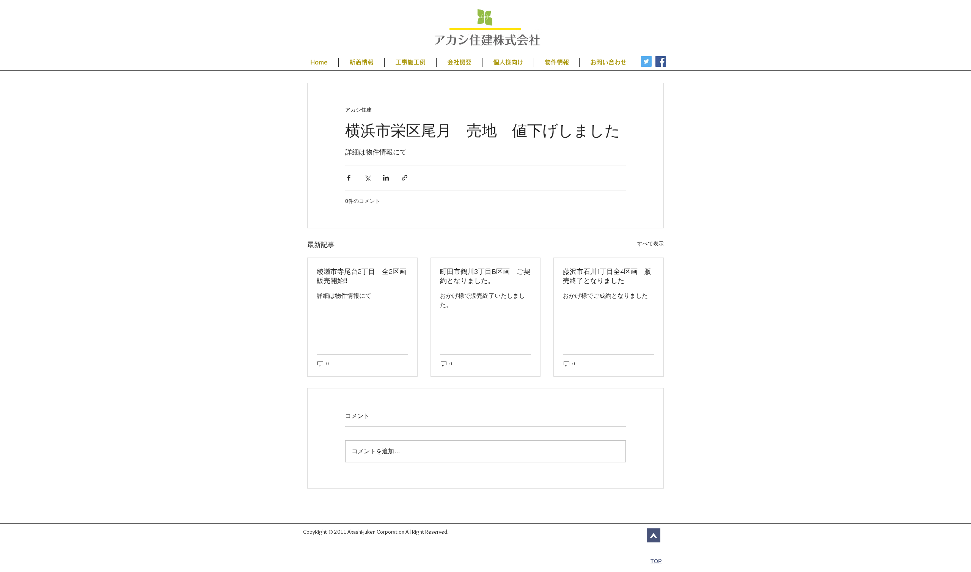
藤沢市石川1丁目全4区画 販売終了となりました (607, 275)
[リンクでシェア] (404, 177)
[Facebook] (660, 61)
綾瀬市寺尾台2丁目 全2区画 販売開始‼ (362, 275)
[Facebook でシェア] (348, 177)
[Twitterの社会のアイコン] (646, 61)
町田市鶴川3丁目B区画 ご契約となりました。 (485, 275)
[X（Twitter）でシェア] (367, 177)
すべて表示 (650, 243)
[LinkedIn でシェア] (386, 177)
